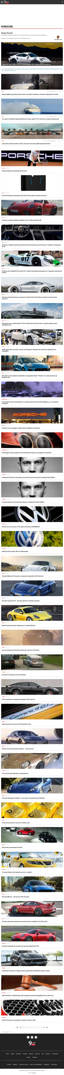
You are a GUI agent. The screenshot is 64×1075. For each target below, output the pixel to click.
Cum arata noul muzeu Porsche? (12, 847)
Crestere (13, 70)
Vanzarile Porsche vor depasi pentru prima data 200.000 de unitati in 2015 (26, 971)
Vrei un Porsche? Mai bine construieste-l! (15, 773)
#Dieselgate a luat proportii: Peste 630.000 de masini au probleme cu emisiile (26, 452)
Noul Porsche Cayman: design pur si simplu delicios (18, 625)
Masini (58, 69)
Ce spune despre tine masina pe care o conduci (17, 872)
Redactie (15, 1064)
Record (42, 69)
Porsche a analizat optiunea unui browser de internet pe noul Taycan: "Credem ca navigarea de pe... (31, 245)
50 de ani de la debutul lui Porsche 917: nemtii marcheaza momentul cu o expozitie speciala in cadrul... (32, 271)
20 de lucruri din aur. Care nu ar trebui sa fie (16, 823)
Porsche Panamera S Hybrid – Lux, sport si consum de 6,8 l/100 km (23, 798)
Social (3, 168)
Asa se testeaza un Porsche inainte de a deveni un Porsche (20, 650)
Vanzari (6, 70)
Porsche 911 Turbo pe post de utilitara (14, 675)
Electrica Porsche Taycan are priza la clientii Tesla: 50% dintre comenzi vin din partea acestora (29, 297)
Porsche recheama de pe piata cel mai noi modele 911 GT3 (20, 946)
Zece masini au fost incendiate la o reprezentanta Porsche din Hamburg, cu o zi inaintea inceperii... (30, 402)
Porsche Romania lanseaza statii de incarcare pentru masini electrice (24, 195)
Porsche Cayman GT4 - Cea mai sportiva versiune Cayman (21, 601)
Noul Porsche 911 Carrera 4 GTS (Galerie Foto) (16, 724)
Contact (9, 1064)
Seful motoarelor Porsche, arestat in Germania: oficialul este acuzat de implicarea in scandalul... (29, 350)
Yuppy (3, 573)
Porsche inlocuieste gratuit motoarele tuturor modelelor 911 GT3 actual (24, 921)
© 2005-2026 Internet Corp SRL (26, 1070)
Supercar (26, 69)
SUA (10, 70)
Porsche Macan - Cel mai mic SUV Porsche (15, 897)
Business (4, 61)
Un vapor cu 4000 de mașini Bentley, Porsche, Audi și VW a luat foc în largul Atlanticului (30, 119)
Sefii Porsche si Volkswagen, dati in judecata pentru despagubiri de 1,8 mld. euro (27, 995)
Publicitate (46, 1064)
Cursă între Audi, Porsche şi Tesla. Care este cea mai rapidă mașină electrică (26, 143)
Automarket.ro (33, 69)
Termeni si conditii (23, 1064)
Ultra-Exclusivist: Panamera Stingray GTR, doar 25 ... (19, 699)
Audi (45, 69)
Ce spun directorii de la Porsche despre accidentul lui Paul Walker (23, 502)
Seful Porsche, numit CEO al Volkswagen (15, 551)
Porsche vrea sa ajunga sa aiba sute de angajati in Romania (21, 428)
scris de (51, 61)
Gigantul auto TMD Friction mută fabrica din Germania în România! (26, 64)
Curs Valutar (54, 1064)
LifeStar (3, 474)
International (4, 399)
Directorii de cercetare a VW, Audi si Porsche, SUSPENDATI (21, 527)
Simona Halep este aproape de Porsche (14, 171)
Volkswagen (53, 69)
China (38, 69)
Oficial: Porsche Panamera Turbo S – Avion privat (18, 749)
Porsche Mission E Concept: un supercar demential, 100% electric (22, 576)
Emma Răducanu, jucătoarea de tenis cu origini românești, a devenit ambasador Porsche (30, 94)
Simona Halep (17, 69)
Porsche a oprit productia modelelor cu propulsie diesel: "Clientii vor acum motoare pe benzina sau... (29, 376)
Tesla (22, 69)
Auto (48, 69)
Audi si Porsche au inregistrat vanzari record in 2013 (19, 1020)
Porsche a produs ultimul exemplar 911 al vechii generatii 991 (21, 220)
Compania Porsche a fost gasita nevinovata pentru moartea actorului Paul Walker (28, 477)
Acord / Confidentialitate (36, 1064)
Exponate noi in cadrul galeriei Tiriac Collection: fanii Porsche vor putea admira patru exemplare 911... (29, 324)
